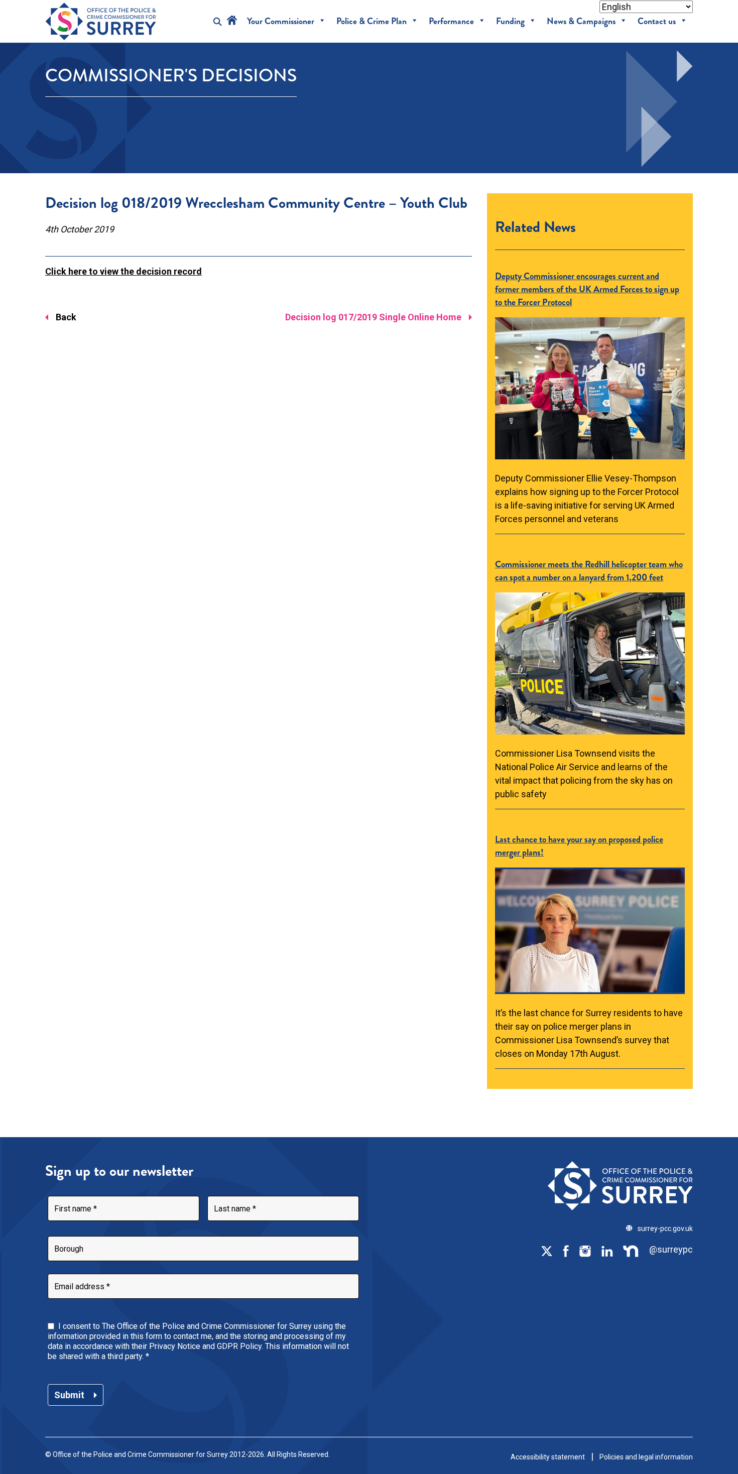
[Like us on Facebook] (566, 1250)
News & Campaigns (581, 21)
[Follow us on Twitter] (547, 1250)
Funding (510, 21)
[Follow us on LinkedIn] (607, 1250)
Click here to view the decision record (123, 271)
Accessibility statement (548, 1457)
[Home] (232, 21)
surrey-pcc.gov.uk (665, 1228)
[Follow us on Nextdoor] (631, 1250)
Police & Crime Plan (371, 21)
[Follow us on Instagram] (585, 1250)
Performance (451, 21)
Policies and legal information (646, 1457)
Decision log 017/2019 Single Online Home (373, 317)
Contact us (657, 21)
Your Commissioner (280, 21)
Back (66, 317)
